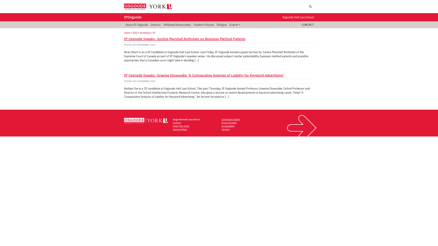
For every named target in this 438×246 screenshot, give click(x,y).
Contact (308, 24)
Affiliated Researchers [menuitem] (177, 24)
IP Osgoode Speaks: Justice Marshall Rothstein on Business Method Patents (184, 39)
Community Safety (231, 119)
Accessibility (228, 126)
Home (127, 32)
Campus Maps (180, 129)
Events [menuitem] (234, 24)
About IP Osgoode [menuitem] (136, 24)
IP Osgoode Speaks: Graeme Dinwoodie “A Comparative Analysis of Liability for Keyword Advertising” (204, 75)
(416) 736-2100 (181, 126)
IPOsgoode (132, 17)
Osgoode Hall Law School (298, 17)
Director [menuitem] (156, 24)
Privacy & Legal (229, 122)
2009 (135, 32)
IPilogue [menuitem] (222, 24)
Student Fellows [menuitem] (204, 24)
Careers (226, 129)
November (145, 32)
